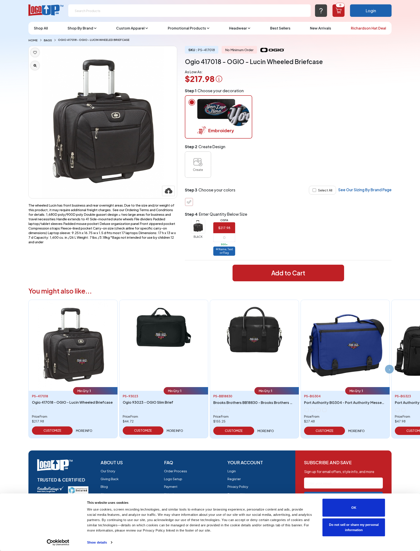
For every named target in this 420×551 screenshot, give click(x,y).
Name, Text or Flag (225, 250)
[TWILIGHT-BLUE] (324, 410)
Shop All (41, 28)
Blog (104, 486)
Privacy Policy (238, 486)
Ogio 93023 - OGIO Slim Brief (148, 402)
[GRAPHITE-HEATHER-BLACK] (403, 410)
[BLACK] (189, 202)
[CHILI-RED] (313, 410)
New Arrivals (320, 28)
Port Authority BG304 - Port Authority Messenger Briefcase (356, 402)
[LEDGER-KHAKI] (222, 410)
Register (234, 479)
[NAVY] (318, 410)
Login (371, 10)
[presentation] (389, 369)
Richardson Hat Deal (368, 28)
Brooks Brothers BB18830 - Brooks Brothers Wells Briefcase (265, 402)
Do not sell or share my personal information (354, 527)
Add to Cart (288, 273)
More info (84, 431)
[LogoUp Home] (46, 10)
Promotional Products (187, 28)
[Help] (321, 10)
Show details (97, 542)
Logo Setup (173, 479)
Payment (170, 486)
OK (353, 507)
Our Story (108, 471)
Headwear (238, 28)
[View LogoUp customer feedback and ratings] (50, 489)
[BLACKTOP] (125, 410)
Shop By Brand (80, 28)
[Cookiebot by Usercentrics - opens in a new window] (58, 542)
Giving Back (110, 479)
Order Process (175, 471)
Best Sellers (280, 28)
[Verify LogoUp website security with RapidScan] (78, 490)
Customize (52, 430)
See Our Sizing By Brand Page (365, 189)
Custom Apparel (130, 28)
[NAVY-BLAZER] (228, 410)
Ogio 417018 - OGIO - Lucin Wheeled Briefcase (72, 402)
